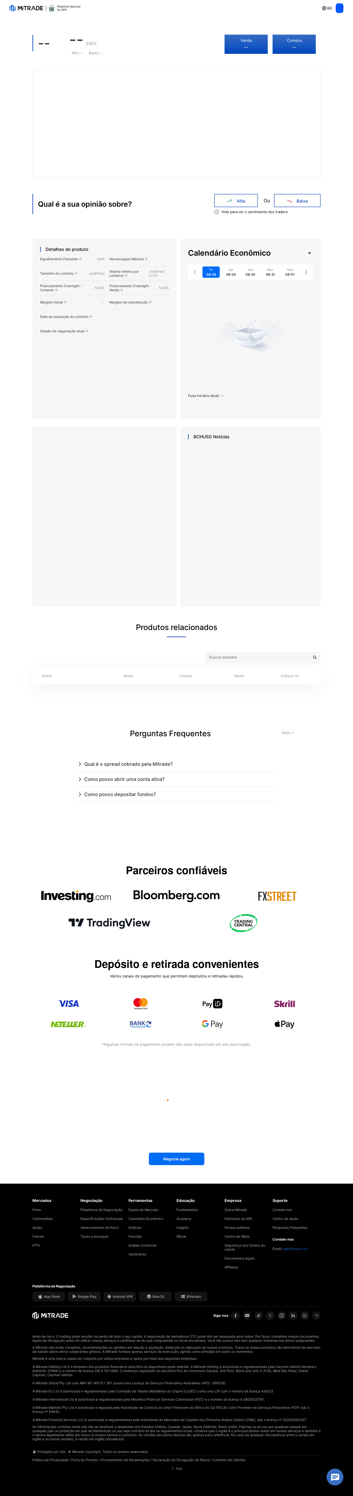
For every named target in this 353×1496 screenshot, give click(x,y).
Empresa (233, 1200)
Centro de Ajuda (285, 1219)
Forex (36, 1210)
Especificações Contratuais (101, 1219)
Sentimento (137, 1254)
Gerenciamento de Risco (99, 1227)
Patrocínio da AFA (238, 1219)
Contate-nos (282, 1210)
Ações (37, 1227)
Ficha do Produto (84, 1460)
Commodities (42, 1219)
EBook (181, 1236)
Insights (182, 1227)
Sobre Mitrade (236, 1210)
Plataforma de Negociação (101, 1210)
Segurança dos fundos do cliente (245, 1247)
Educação (185, 1200)
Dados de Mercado (143, 1210)
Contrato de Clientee (229, 1460)
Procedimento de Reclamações (125, 1460)
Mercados (41, 1200)
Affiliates (231, 1267)
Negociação (91, 1200)
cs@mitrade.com (295, 1249)
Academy (183, 1219)
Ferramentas (140, 1200)
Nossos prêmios (237, 1227)
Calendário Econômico (145, 1219)
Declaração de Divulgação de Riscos (181, 1460)
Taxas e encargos (94, 1236)
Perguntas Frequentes (290, 1227)
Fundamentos (187, 1210)
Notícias (134, 1227)
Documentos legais (239, 1258)
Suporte (280, 1200)
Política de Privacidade (50, 1460)
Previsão (135, 1236)
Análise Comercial (142, 1245)
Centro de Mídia (237, 1236)
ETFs (36, 1245)
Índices (38, 1236)
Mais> (288, 732)
